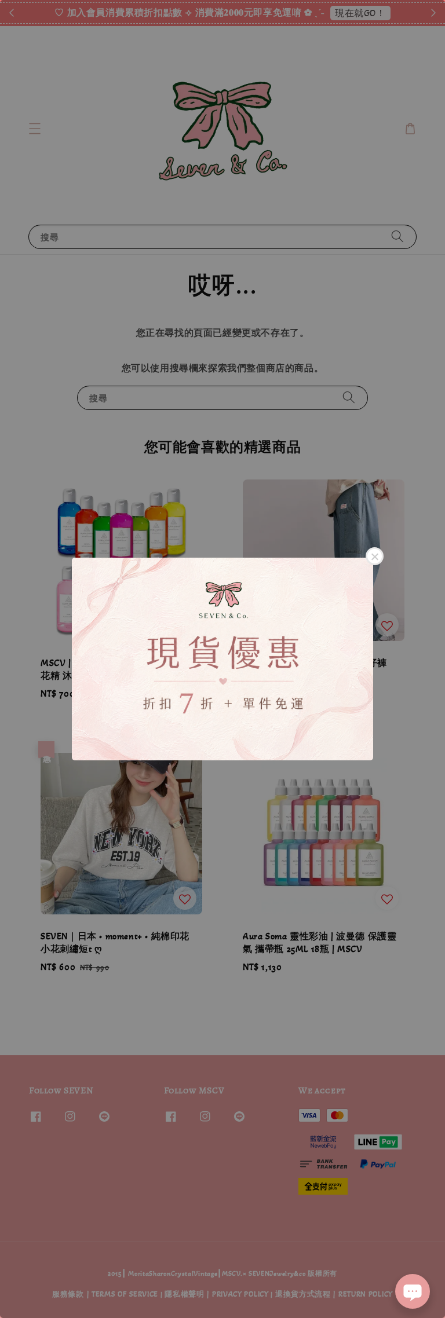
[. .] (222, 659)
